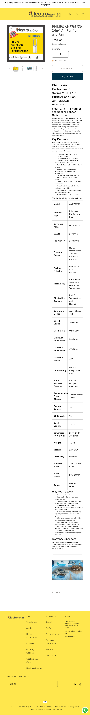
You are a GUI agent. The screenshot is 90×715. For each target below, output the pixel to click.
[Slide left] (9, 68)
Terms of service (36, 709)
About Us (50, 649)
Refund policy (60, 707)
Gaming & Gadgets (31, 651)
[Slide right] (42, 68)
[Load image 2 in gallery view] (22, 68)
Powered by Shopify (44, 707)
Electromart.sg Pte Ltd (27, 707)
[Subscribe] (54, 684)
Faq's (48, 628)
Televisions (31, 622)
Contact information (54, 709)
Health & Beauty (34, 668)
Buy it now (67, 76)
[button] (6, 14)
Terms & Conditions (51, 642)
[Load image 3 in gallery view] (29, 68)
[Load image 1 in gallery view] (15, 68)
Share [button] (57, 592)
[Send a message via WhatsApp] (85, 710)
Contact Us (51, 655)
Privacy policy (73, 707)
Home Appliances (31, 636)
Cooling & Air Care (32, 660)
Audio (29, 628)
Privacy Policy (52, 634)
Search (49, 622)
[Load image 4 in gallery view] (36, 68)
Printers (30, 643)
